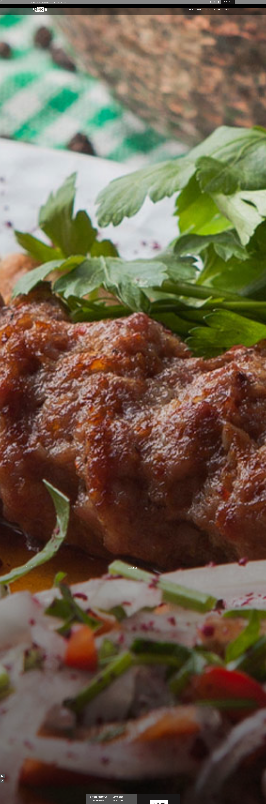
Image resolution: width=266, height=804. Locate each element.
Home (191, 9)
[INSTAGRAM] (218, 2)
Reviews (217, 9)
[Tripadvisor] (214, 2)
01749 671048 (61, 2)
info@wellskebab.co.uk (42, 2)
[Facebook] (210, 2)
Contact (227, 9)
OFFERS (207, 9)
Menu (199, 9)
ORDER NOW (132, 600)
